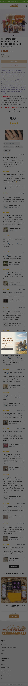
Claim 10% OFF (7, 349)
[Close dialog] (26, 332)
